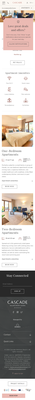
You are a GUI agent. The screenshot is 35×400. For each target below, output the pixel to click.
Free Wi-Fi (9, 83)
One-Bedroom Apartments (12, 152)
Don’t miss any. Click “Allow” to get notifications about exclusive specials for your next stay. (18, 37)
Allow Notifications (18, 44)
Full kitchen (25, 105)
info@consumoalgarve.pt (17, 369)
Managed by (17, 319)
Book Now (14, 395)
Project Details (17, 383)
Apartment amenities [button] (10, 181)
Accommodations (9, 8)
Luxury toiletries (9, 94)
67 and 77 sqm (10, 160)
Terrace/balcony (9, 105)
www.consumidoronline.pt (19, 367)
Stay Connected (17, 275)
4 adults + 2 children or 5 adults (26, 238)
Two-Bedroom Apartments (12, 231)
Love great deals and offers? (18, 28)
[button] (27, 2)
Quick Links (8, 342)
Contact (7, 335)
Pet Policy (17, 62)
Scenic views (26, 83)
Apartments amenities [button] (10, 259)
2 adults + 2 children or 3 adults (26, 160)
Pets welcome (25, 94)
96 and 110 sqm (10, 238)
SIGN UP (17, 291)
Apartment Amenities (17, 73)
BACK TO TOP (19, 373)
